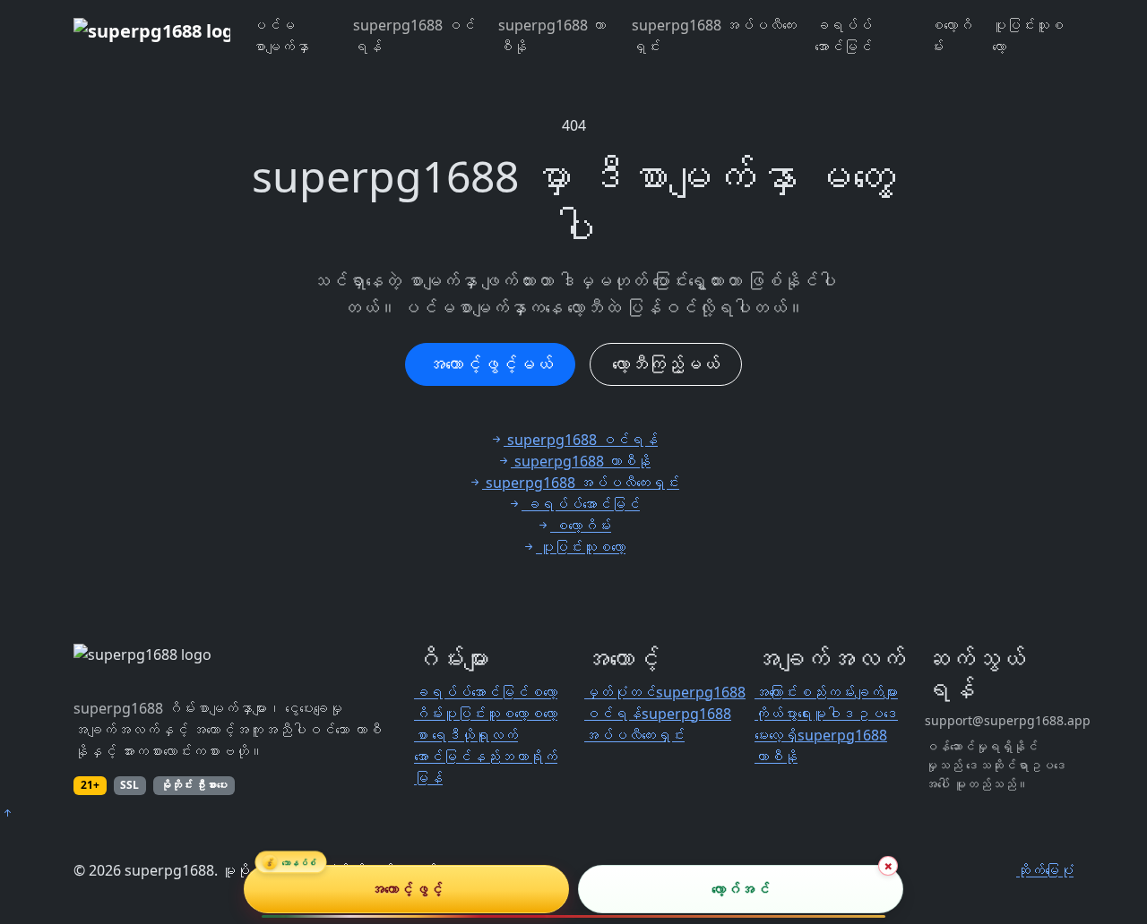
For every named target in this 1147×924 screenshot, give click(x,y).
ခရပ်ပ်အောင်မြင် (843, 35)
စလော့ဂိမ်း (950, 35)
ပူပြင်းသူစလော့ (1028, 35)
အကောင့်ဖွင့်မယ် (490, 364)
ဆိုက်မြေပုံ (1045, 870)
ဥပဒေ (876, 713)
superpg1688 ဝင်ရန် (414, 35)
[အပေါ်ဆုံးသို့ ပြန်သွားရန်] (7, 813)
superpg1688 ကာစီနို (552, 35)
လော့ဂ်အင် (740, 889)
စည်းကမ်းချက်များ (848, 692)
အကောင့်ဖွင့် (406, 889)
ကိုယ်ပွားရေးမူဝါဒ (805, 713)
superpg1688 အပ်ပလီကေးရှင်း (714, 35)
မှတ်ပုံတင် (620, 692)
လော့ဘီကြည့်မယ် (666, 364)
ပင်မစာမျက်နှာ (280, 35)
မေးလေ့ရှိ (776, 735)
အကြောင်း (776, 692)
